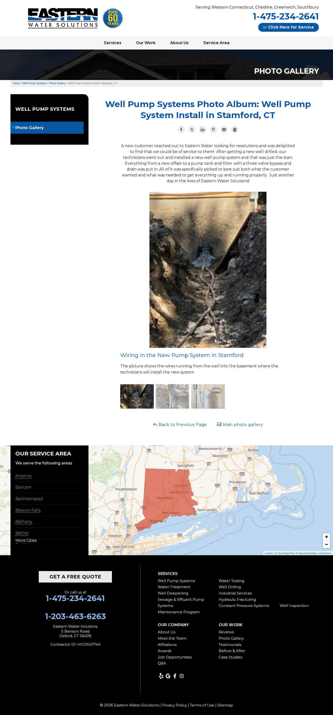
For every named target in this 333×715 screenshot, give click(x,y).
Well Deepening (173, 593)
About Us (166, 632)
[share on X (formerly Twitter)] (192, 129)
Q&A (162, 663)
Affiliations (167, 644)
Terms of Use (202, 705)
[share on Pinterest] (213, 129)
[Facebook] (175, 676)
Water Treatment (174, 586)
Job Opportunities (175, 657)
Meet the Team (172, 638)
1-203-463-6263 (75, 616)
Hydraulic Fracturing (237, 599)
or (288, 27)
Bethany (23, 521)
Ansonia (23, 475)
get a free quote (75, 577)
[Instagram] (182, 676)
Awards (164, 650)
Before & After (232, 650)
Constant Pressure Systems (244, 605)
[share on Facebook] (181, 129)
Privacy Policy (174, 705)
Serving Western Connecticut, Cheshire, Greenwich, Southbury (257, 7)
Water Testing (231, 580)
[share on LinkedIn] (202, 129)
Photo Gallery (29, 127)
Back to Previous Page (182, 424)
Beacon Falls (27, 510)
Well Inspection (294, 605)
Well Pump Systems (44, 109)
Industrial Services (235, 593)
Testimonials (230, 644)
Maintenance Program (179, 612)
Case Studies (230, 657)
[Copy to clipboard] (235, 129)
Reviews (226, 632)
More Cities (26, 540)
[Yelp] (161, 676)
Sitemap (225, 705)
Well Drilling (230, 586)
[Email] (224, 129)
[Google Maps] (168, 676)
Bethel (22, 533)
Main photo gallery (242, 424)
